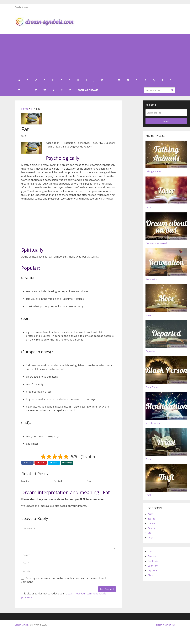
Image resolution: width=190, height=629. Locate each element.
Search (172, 90)
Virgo (150, 537)
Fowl (89, 481)
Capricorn (153, 565)
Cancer (151, 528)
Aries (150, 513)
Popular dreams (21, 7)
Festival (58, 481)
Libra (150, 551)
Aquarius (152, 570)
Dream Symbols (22, 624)
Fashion (25, 481)
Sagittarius (153, 561)
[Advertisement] (95, 54)
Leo (150, 532)
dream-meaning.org (165, 624)
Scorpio (152, 556)
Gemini (151, 523)
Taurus (151, 518)
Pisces (151, 575)
